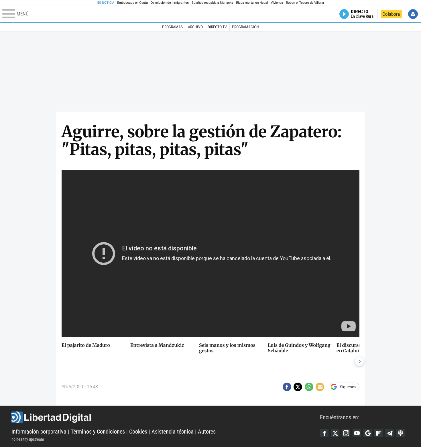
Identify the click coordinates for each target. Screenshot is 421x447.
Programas (172, 27)
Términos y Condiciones (98, 431)
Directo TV (217, 27)
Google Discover (367, 433)
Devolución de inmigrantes (170, 3)
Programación (245, 27)
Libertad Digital (165, 417)
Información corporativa (38, 431)
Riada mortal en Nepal (252, 3)
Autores (207, 431)
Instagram (346, 433)
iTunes (400, 433)
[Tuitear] (298, 387)
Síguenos (348, 387)
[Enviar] (309, 387)
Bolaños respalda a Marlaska (212, 3)
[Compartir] (287, 387)
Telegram (389, 433)
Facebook (324, 433)
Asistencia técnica (173, 431)
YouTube (357, 433)
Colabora (391, 14)
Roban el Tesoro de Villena (305, 3)
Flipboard (378, 433)
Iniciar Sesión (413, 14)
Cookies (138, 431)
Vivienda (277, 3)
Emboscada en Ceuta (132, 3)
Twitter (335, 433)
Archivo (195, 27)
